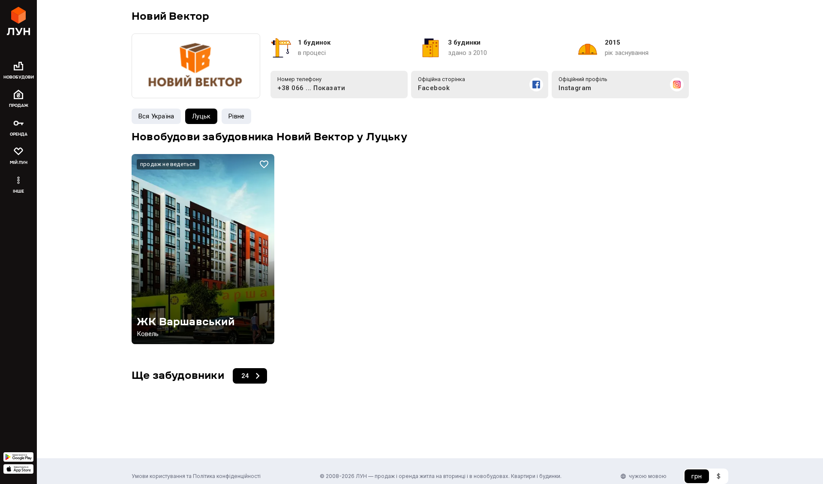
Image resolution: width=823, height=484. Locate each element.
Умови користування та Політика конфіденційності (196, 476)
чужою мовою (648, 476)
